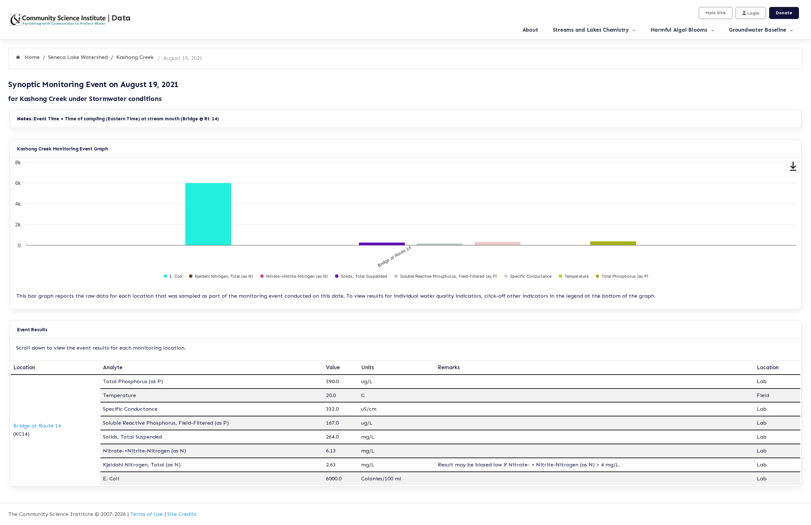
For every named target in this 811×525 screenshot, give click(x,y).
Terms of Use (146, 514)
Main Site (716, 13)
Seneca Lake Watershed (78, 57)
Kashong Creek (135, 57)
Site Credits (181, 514)
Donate (784, 13)
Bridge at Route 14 (37, 425)
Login (752, 13)
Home (31, 57)
